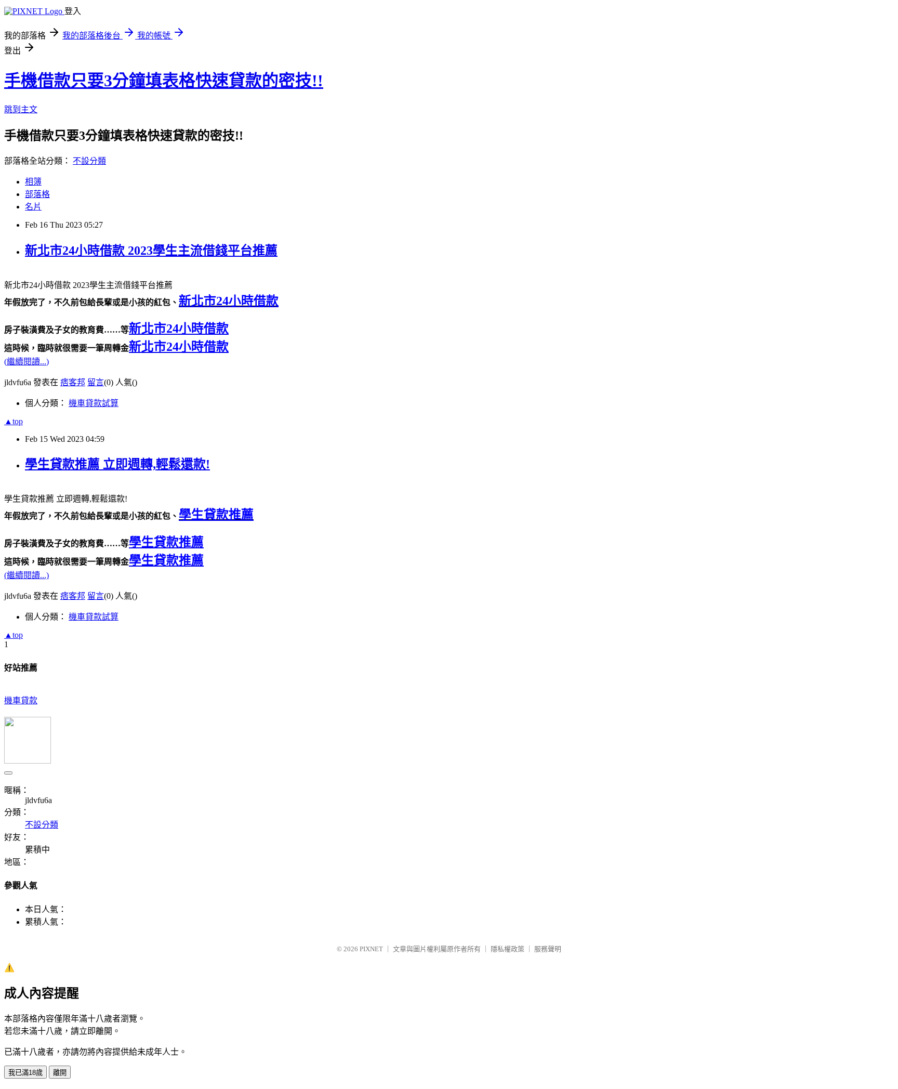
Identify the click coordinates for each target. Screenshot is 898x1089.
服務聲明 (547, 949)
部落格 (37, 194)
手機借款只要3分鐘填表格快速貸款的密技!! (163, 80)
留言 (95, 382)
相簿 (33, 181)
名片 (33, 206)
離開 (60, 1073)
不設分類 (89, 160)
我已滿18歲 (25, 1073)
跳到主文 (20, 109)
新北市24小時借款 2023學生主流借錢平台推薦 (151, 250)
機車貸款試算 (93, 403)
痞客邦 (72, 382)
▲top (13, 421)
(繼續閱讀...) (26, 361)
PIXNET (371, 949)
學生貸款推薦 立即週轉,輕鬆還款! (117, 464)
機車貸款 (20, 700)
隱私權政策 (507, 949)
